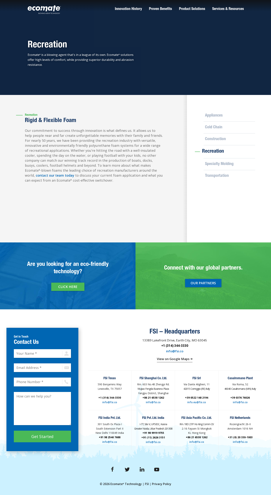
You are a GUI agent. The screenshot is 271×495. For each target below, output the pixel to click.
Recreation (213, 151)
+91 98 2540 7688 (109, 437)
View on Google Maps (173, 359)
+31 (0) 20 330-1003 (240, 437)
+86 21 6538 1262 (153, 397)
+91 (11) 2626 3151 (153, 437)
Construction (215, 139)
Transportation (217, 176)
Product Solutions (192, 9)
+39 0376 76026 (240, 397)
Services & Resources (228, 9)
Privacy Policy (161, 484)
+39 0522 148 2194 (196, 397)
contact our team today (55, 175)
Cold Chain (213, 127)
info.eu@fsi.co (196, 402)
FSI (147, 484)
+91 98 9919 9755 (153, 433)
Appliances (214, 116)
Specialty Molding (219, 164)
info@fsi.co (174, 351)
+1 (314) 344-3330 (174, 345)
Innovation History (128, 9)
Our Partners (203, 283)
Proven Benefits (160, 9)
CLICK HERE (67, 286)
